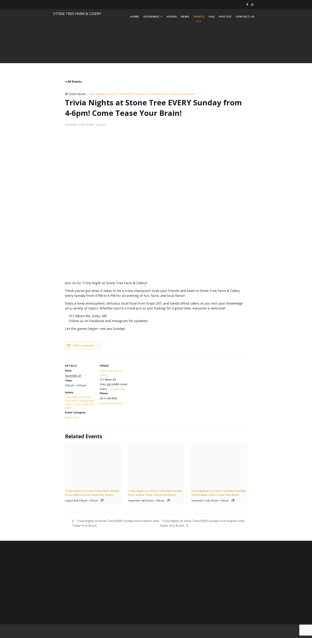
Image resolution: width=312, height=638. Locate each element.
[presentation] (93, 465)
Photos (225, 16)
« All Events (73, 82)
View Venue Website (111, 403)
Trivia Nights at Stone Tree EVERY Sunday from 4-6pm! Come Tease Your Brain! (80, 402)
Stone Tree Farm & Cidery (77, 13)
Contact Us (245, 16)
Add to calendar (83, 345)
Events (199, 16)
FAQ (212, 16)
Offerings (151, 16)
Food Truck (71, 417)
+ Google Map (116, 389)
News (185, 16)
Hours (172, 16)
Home (134, 16)
